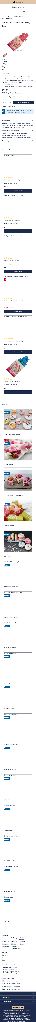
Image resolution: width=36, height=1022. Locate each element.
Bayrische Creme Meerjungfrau (11, 617)
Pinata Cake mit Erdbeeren (10, 647)
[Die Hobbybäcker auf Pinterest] (11, 986)
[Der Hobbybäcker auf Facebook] (11, 983)
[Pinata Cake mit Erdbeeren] (18, 632)
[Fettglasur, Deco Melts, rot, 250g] (18, 245)
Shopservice (5, 997)
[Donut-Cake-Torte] (18, 815)
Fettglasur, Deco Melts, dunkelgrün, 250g (13, 341)
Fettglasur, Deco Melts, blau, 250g (12, 381)
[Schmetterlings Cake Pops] (18, 754)
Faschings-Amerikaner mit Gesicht (12, 434)
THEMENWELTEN (19, 2)
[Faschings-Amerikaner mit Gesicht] (18, 419)
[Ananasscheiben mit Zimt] (18, 724)
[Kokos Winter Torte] (18, 785)
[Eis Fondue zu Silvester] (18, 693)
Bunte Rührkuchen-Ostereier (10, 861)
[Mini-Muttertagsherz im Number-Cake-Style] (18, 480)
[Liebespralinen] (18, 907)
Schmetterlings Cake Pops (10, 769)
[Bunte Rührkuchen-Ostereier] (18, 846)
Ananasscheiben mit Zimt (10, 739)
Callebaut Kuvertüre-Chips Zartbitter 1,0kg (14, 300)
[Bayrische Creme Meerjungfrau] (18, 602)
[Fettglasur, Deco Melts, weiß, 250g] (18, 165)
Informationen (6, 1001)
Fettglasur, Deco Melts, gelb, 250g (12, 220)
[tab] (17, 123)
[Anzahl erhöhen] (10, 102)
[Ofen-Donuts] (18, 541)
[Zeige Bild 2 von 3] (18, 50)
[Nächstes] (33, 42)
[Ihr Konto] (28, 11)
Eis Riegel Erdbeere (8, 464)
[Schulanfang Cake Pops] (18, 876)
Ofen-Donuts (7, 556)
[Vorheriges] (3, 42)
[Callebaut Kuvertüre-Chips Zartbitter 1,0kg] (18, 286)
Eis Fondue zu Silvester (9, 708)
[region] (18, 51)
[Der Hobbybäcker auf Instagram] (11, 981)
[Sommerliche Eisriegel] (18, 510)
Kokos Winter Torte (8, 800)
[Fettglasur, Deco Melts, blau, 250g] (18, 366)
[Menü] (4, 11)
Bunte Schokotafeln (8, 678)
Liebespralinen (7, 921)
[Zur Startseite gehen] (18, 7)
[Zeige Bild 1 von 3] (15, 50)
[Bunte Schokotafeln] (18, 663)
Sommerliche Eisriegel (9, 525)
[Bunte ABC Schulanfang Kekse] (18, 571)
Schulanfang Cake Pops (9, 891)
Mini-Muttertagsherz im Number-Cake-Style (14, 495)
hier (25, 1016)
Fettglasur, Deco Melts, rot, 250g (11, 260)
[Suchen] (24, 11)
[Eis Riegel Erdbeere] (18, 449)
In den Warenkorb (23, 102)
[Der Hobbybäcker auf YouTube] (11, 989)
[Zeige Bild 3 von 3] (21, 50)
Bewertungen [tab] (6, 141)
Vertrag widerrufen (18, 1007)
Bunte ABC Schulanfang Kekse (11, 586)
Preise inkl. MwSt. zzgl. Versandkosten (12, 93)
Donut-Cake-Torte (8, 830)
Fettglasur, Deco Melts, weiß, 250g (12, 180)
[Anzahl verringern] (3, 102)
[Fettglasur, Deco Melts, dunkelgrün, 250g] (18, 326)
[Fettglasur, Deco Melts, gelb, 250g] (18, 205)
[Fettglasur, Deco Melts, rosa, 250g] (18, 42)
